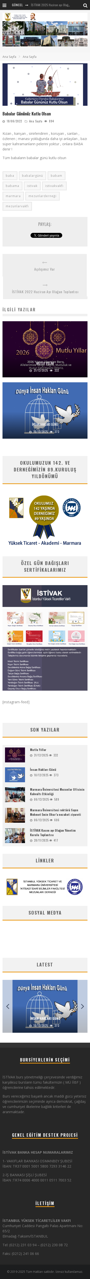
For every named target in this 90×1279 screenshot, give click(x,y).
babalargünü (32, 176)
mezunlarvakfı (17, 206)
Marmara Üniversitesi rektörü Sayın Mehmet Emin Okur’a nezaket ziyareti (55, 812)
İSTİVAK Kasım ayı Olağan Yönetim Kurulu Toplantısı (53, 832)
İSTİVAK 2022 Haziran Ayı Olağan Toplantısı (45, 291)
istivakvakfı (54, 186)
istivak (32, 186)
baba (10, 176)
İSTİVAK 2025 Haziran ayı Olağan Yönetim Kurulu (60, 5)
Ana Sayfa (9, 57)
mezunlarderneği (42, 196)
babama (12, 186)
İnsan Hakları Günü (45, 424)
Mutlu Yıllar (45, 363)
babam (56, 176)
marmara (13, 196)
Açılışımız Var (44, 269)
